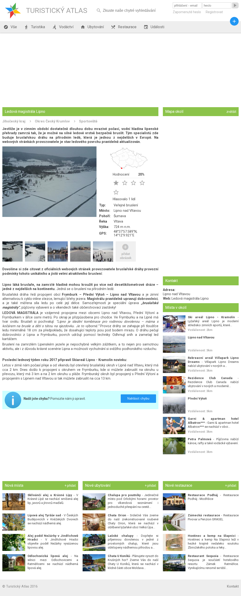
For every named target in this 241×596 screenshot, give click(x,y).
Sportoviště (88, 121)
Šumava (120, 216)
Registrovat (214, 12)
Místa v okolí (175, 307)
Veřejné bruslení (126, 205)
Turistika (34, 27)
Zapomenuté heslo (187, 12)
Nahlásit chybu (138, 398)
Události (154, 27)
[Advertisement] (120, 70)
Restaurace (124, 27)
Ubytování (92, 27)
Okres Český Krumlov (52, 121)
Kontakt (233, 586)
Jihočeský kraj (13, 121)
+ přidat (70, 485)
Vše (10, 27)
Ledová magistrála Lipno (190, 298)
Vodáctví (62, 27)
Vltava (118, 221)
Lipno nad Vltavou (127, 210)
